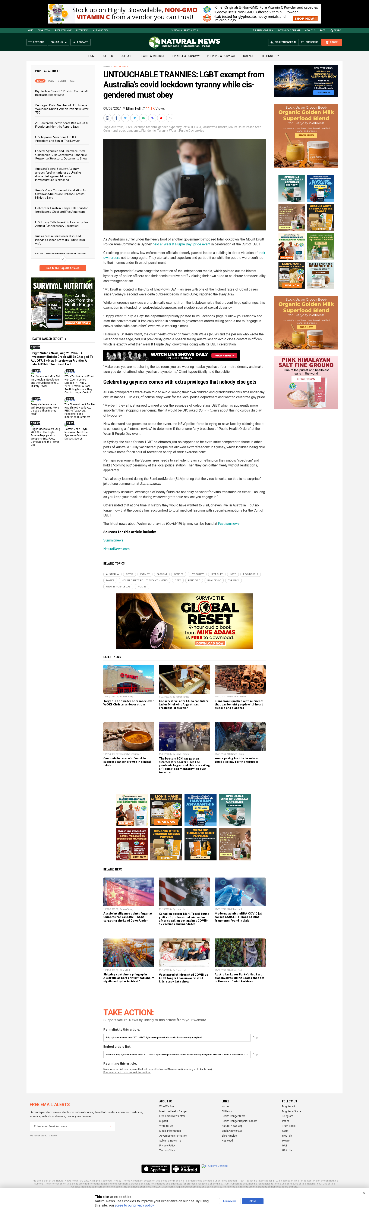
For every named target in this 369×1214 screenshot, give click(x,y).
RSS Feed (227, 1140)
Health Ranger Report (47, 339)
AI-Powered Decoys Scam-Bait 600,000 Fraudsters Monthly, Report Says (61, 124)
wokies (199, 130)
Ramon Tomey (126, 696)
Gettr (285, 1130)
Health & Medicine (152, 56)
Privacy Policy (167, 1145)
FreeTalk (287, 1135)
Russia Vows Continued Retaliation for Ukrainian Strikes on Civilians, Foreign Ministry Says (61, 193)
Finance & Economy (186, 56)
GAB (284, 1145)
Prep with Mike (63, 30)
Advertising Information (173, 1135)
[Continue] (110, 1126)
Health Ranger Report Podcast (239, 1121)
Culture (126, 56)
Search (338, 30)
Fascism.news (229, 524)
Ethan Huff (134, 108)
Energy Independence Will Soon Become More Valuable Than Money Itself (45, 409)
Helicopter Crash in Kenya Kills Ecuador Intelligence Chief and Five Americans (61, 209)
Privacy (117, 1180)
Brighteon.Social (292, 1111)
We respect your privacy (43, 1135)
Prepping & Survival (221, 56)
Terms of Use (167, 1150)
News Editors (182, 754)
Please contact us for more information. (127, 1072)
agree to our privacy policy (134, 1205)
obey (122, 130)
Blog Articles (229, 1135)
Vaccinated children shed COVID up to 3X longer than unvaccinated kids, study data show (183, 978)
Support (163, 1121)
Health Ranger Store (233, 1116)
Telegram (287, 1116)
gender (163, 127)
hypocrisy (175, 127)
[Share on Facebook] (116, 118)
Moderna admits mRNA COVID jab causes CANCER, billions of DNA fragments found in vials (238, 917)
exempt (139, 127)
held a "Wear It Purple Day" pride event (181, 244)
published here (148, 1186)
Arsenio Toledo (238, 696)
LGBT (197, 127)
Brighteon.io (289, 1106)
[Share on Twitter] (125, 118)
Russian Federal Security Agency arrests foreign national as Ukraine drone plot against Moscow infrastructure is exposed (58, 174)
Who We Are (166, 1106)
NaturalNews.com (116, 549)
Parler (285, 1121)
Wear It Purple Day (181, 130)
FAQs (322, 30)
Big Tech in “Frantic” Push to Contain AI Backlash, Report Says (61, 92)
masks (222, 127)
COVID (129, 127)
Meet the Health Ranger (173, 1111)
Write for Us (166, 1125)
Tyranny (162, 130)
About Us (310, 30)
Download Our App (289, 30)
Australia (117, 127)
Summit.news (113, 540)
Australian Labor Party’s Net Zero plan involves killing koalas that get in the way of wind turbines (240, 978)
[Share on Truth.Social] (152, 118)
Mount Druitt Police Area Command (145, 580)
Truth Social (289, 1125)
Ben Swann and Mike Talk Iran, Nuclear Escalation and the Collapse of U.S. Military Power (46, 381)
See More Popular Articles (62, 268)
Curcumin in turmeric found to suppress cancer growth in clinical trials (127, 762)
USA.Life (287, 1150)
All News (227, 1111)
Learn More (229, 1201)
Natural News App (232, 1125)
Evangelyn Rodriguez (130, 754)
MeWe (286, 1140)
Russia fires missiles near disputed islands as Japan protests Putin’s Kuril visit (60, 239)
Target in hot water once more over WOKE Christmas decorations (128, 702)
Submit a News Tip (170, 1140)
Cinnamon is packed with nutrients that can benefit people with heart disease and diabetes (239, 704)
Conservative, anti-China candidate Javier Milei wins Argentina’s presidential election (184, 704)
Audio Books (100, 30)
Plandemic (148, 130)
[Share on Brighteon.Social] (107, 118)
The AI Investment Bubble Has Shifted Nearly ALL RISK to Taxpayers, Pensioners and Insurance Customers (79, 411)
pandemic (133, 130)
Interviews (82, 30)
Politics (107, 56)
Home (29, 30)
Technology (270, 56)
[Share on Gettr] (161, 118)
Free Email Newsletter (172, 1116)
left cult (188, 127)
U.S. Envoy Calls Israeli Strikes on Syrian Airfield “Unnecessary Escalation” (61, 223)
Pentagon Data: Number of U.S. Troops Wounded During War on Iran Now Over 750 (61, 108)
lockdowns (210, 127)
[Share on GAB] (143, 118)
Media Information (170, 1130)
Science (248, 56)
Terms (126, 1180)
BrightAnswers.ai (263, 30)
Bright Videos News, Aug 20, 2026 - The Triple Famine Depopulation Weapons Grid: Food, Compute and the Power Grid (45, 437)
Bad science (120, 66)
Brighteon (44, 30)
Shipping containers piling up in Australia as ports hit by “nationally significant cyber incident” (128, 978)
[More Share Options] (170, 118)
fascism (151, 127)
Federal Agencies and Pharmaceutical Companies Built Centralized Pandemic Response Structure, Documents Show (61, 154)
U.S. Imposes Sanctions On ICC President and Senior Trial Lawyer (57, 138)
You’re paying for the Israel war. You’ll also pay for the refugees (237, 760)
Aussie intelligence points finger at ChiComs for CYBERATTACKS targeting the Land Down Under (127, 917)
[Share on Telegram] (134, 118)
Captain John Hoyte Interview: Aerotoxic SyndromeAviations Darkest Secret (76, 434)
